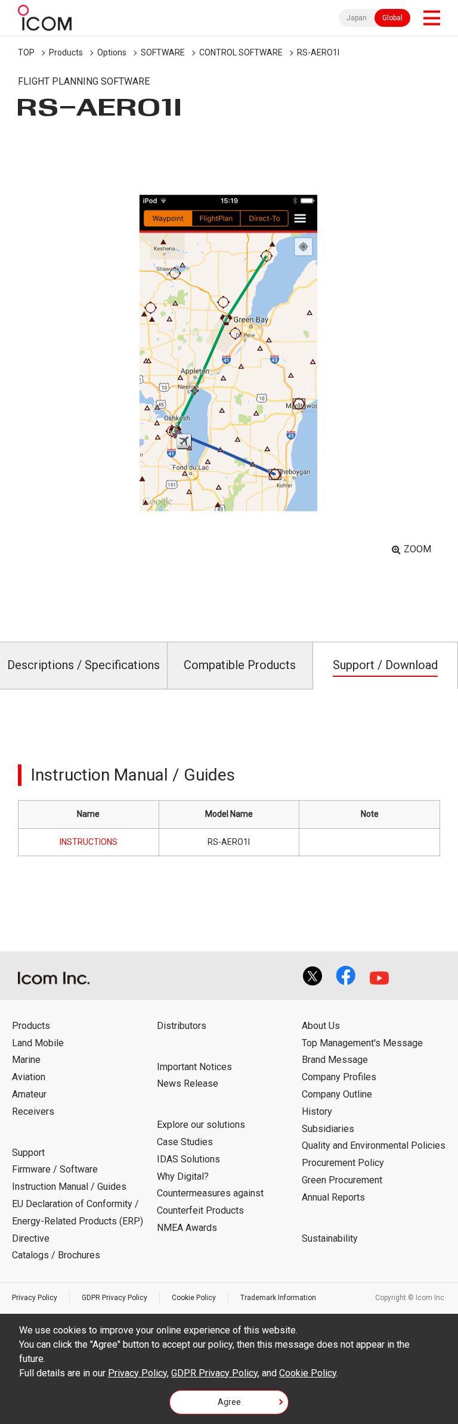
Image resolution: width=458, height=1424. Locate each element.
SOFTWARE (163, 52)
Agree (229, 1402)
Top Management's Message (362, 1043)
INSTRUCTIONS (88, 842)
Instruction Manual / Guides (69, 1186)
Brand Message (335, 1059)
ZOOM (417, 549)
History (317, 1111)
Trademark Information (278, 1298)
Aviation (28, 1077)
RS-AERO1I (318, 52)
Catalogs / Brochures (56, 1255)
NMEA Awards (187, 1227)
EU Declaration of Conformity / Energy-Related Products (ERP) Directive (77, 1221)
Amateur (29, 1094)
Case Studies (185, 1142)
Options (111, 52)
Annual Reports (333, 1197)
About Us (321, 1025)
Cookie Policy (194, 1298)
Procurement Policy (343, 1162)
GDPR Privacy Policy (114, 1298)
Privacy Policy (34, 1298)
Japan (356, 18)
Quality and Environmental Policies (373, 1145)
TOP (26, 52)
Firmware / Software (55, 1169)
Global (392, 18)
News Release (187, 1083)
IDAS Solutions (188, 1159)
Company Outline (337, 1094)
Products (66, 52)
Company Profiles (339, 1077)
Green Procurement (342, 1180)
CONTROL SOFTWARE (241, 52)
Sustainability (330, 1238)
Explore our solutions (201, 1124)
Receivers (33, 1111)
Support (28, 1152)
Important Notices (194, 1066)
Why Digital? (183, 1176)
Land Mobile (38, 1043)
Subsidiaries (328, 1128)
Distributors (181, 1025)
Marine (26, 1059)
